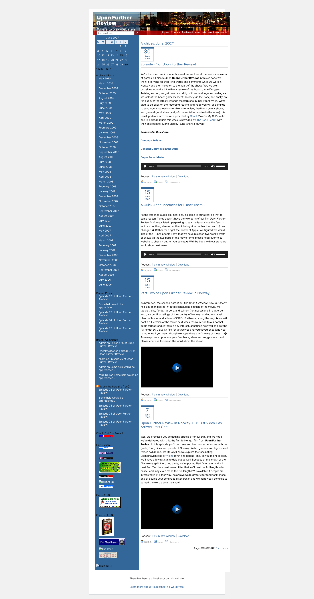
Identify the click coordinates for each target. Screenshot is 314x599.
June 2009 (105, 107)
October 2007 (107, 206)
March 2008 (106, 181)
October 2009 (107, 93)
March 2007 (106, 240)
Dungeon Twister (151, 140)
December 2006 (108, 255)
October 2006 (107, 264)
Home (165, 32)
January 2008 (107, 191)
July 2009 (105, 102)
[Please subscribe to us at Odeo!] (106, 458)
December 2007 (108, 196)
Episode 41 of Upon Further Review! (168, 64)
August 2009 (106, 98)
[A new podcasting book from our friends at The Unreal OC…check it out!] (106, 534)
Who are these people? (215, 32)
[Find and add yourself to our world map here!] (110, 506)
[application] (184, 166)
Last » (225, 548)
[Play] (145, 166)
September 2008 (109, 152)
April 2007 (105, 235)
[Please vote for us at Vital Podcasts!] (106, 486)
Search (137, 33)
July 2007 (105, 220)
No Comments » (175, 401)
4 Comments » (174, 271)
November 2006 (108, 260)
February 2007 (107, 245)
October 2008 (107, 147)
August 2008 (106, 156)
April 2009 (105, 117)
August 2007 (106, 215)
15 (121, 55)
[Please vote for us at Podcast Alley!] (106, 476)
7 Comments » (174, 183)
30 (126, 64)
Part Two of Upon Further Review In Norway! (175, 293)
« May (99, 68)
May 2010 (105, 78)
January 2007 (107, 250)
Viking (170, 455)
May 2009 (105, 112)
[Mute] (213, 166)
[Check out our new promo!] (106, 436)
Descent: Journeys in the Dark (159, 148)
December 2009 (108, 88)
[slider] (221, 166)
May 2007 (105, 230)
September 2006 (109, 269)
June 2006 (105, 284)
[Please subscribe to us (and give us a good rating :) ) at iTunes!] (106, 453)
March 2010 (106, 83)
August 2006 (106, 274)
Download (183, 176)
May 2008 (105, 171)
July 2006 (105, 279)
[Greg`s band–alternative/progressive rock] (106, 548)
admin (102, 342)
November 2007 (108, 201)
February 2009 (107, 127)
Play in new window (163, 176)
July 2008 (105, 161)
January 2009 (107, 132)
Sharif (193, 116)
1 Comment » (174, 542)
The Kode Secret (206, 119)
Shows (160, 183)
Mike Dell (104, 374)
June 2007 (105, 225)
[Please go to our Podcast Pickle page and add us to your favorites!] (110, 471)
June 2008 (105, 166)
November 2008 (108, 142)
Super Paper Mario (152, 157)
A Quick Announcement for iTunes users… (173, 205)
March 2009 (106, 122)
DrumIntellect (107, 350)
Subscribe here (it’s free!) (114, 386)
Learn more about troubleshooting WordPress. (157, 586)
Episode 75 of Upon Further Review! (116, 344)
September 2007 (109, 210)
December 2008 (108, 137)
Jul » (108, 68)
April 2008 (105, 176)
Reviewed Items (191, 32)
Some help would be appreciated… (111, 306)
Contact (175, 32)
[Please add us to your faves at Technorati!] (106, 481)
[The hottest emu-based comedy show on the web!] (112, 544)
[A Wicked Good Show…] (108, 557)
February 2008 (107, 186)
